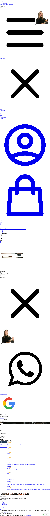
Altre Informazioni (2, 418)
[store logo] (6, 4)
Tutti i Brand (3, 507)
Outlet (1, 5)
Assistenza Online (46, 514)
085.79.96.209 (3, 1)
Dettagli (1, 417)
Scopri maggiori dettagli (28, 515)
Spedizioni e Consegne (4, 504)
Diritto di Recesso (3, 503)
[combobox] (3, 6)
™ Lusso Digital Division (5, 512)
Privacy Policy (3, 502)
